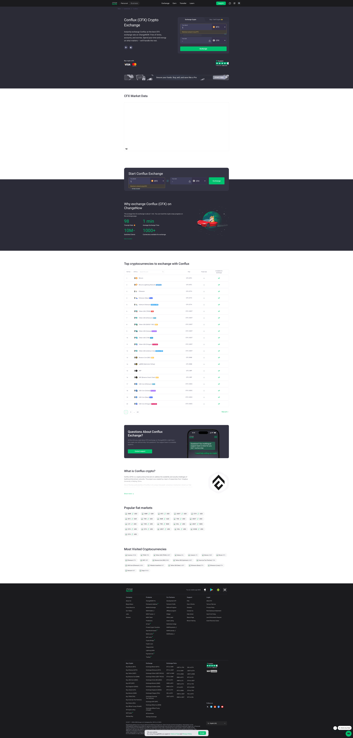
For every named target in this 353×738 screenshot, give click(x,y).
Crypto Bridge (150, 640)
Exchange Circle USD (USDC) (154, 680)
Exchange (165, 3)
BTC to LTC (190, 677)
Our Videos (129, 610)
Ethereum (142, 291)
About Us (128, 601)
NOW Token (149, 617)
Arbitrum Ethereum (148, 304)
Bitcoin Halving (191, 620)
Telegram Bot (150, 647)
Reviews (128, 617)
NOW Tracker (149, 614)
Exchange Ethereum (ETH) (153, 670)
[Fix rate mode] (210, 41)
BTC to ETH (169, 690)
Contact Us (190, 610)
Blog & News (129, 604)
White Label (169, 617)
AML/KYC (209, 601)
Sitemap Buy (129, 716)
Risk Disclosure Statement (213, 610)
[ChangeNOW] (114, 3)
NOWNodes (169, 634)
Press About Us (130, 607)
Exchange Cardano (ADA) (153, 686)
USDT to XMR (170, 673)
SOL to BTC (169, 693)
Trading (148, 657)
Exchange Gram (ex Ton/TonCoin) (151, 697)
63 (138, 412)
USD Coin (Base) (145, 397)
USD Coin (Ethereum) (147, 384)
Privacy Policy (210, 607)
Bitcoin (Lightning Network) (150, 285)
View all (224, 412)
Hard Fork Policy (211, 614)
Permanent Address (151, 604)
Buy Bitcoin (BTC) (131, 666)
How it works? (128, 239)
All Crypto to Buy (130, 709)
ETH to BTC (169, 680)
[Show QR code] (225, 590)
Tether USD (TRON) (146, 311)
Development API (171, 601)
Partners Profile (170, 604)
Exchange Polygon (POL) (153, 693)
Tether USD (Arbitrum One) (151, 351)
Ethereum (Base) (145, 298)
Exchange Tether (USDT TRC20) (155, 676)
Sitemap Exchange (151, 716)
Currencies (127, 9)
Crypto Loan (149, 644)
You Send (185, 25)
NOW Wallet (149, 610)
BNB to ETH (169, 686)
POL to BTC (190, 694)
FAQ (188, 601)
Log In (221, 3)
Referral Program (171, 607)
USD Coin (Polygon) (148, 404)
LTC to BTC (180, 687)
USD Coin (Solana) (147, 390)
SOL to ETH (190, 667)
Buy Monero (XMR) (131, 693)
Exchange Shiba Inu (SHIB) (153, 705)
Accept (202, 733)
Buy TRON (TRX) (130, 696)
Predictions (149, 620)
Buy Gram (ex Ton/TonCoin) (134, 700)
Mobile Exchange (151, 607)
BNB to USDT (180, 697)
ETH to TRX (190, 690)
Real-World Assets (151, 630)
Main (119, 9)
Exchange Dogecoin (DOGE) (154, 690)
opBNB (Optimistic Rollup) (147, 364)
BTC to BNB (180, 690)
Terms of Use (175, 734)
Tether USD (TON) (146, 338)
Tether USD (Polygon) (148, 344)
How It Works (191, 604)
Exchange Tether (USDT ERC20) (155, 673)
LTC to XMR (180, 670)
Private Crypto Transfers (153, 627)
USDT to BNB (191, 674)
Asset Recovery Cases (212, 620)
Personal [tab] (124, 3)
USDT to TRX (180, 667)
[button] (219, 27)
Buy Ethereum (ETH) (131, 670)
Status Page (190, 617)
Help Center (190, 614)
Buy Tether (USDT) (131, 673)
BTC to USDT (170, 670)
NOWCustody (170, 630)
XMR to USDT (180, 694)
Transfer (183, 3)
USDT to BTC (170, 696)
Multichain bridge (171, 624)
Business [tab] (134, 3)
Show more (128, 494)
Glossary (189, 607)
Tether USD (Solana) (147, 331)
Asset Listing (170, 620)
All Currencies (150, 713)
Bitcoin (141, 278)
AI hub (148, 624)
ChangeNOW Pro (151, 601)
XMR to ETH (180, 684)
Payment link (149, 653)
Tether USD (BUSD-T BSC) (148, 324)
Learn (192, 3)
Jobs (127, 614)
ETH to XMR (169, 676)
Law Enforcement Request (213, 617)
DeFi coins (149, 637)
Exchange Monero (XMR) (153, 683)
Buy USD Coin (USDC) (132, 680)
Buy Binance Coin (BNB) (133, 676)
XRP (140, 371)
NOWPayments (170, 627)
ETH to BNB (180, 674)
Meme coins (149, 634)
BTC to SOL (190, 697)
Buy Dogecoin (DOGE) (132, 686)
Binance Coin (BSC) (146, 357)
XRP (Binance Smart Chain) (148, 377)
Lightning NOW (150, 650)
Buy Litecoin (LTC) (131, 690)
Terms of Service (211, 604)
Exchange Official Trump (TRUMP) (153, 709)
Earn (174, 3)
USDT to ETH (191, 670)
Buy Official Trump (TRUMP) (134, 706)
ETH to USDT (191, 680)
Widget (168, 614)
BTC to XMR (169, 666)
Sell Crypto (129, 713)
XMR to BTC (169, 683)
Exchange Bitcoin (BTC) (152, 666)
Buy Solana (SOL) (131, 703)
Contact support (140, 451)
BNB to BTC (180, 677)
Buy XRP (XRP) (130, 683)
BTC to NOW (190, 687)
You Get (184, 38)
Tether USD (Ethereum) (147, 318)
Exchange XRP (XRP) (152, 701)
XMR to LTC (180, 680)
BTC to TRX (190, 684)
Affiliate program (171, 610)
